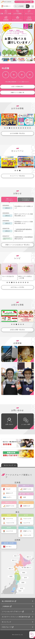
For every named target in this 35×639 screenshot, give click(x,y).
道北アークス (10, 506)
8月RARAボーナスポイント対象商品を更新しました (24, 222)
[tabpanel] (9, 271)
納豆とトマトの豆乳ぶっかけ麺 (25, 277)
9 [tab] (23, 128)
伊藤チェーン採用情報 (17, 380)
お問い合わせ (9, 424)
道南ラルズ (26, 506)
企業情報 (6, 20)
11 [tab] (27, 128)
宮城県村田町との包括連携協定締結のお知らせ (24, 237)
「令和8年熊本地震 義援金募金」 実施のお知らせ (24, 230)
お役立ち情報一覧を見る (17, 329)
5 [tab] (14, 128)
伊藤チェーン (27, 531)
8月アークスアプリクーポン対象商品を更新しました (24, 214)
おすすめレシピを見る (17, 287)
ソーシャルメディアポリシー (12, 611)
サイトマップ (6, 622)
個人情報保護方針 (8, 601)
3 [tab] (9, 128)
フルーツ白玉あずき (8, 276)
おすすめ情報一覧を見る (17, 133)
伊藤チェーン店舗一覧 (17, 92)
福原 (24, 497)
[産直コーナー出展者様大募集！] (17, 454)
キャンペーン (29, 13)
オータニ (9, 546)
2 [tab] (7, 128)
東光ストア (9, 493)
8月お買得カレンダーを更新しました (24, 207)
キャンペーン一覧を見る (17, 176)
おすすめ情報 (18, 13)
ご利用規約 (6, 606)
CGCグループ (7, 627)
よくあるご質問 (25, 424)
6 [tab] (16, 128)
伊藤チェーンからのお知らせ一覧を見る (17, 244)
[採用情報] (17, 443)
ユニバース (9, 518)
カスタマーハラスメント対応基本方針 (15, 616)
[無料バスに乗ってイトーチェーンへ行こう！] (17, 40)
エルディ (9, 497)
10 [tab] (25, 128)
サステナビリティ (17, 20)
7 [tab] (18, 128)
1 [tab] (5, 128)
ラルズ (8, 489)
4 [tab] (11, 128)
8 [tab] (21, 128)
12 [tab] (30, 128)
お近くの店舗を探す (17, 86)
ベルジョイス (10, 522)
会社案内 (9, 355)
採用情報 (29, 20)
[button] (3, 40)
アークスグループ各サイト (22, 1)
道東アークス (27, 489)
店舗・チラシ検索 (5, 13)
